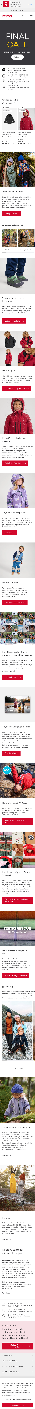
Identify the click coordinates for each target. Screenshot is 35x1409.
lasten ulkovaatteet (18, 1284)
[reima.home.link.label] (7, 16)
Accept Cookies (17, 1405)
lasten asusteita (8, 1288)
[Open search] (23, 16)
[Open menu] (31, 16)
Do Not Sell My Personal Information (17, 1399)
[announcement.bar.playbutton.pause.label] (31, 10)
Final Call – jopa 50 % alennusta (17, 10)
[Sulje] (1, 4)
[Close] (33, 1380)
